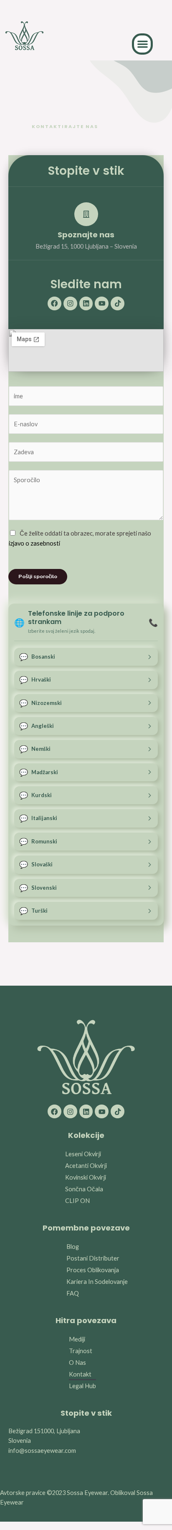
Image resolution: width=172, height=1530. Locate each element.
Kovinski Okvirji (85, 1177)
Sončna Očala (84, 1189)
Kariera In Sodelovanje (97, 1281)
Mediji (77, 1339)
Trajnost (80, 1350)
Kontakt (80, 1374)
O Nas (77, 1362)
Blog (72, 1246)
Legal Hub (82, 1385)
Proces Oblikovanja (92, 1269)
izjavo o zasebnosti (34, 543)
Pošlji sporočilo (37, 576)
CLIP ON (77, 1200)
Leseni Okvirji (83, 1154)
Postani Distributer (92, 1258)
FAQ (72, 1293)
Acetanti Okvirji (86, 1165)
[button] (142, 44)
